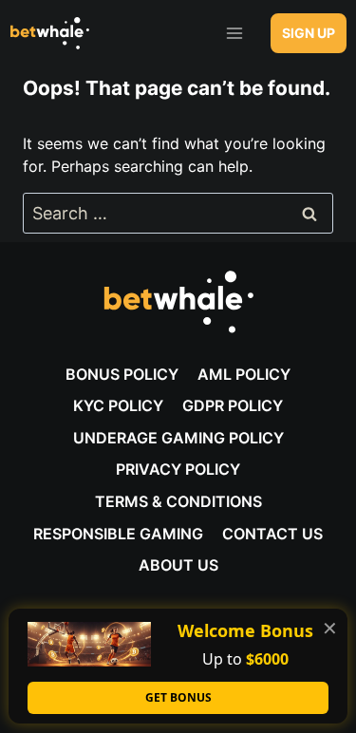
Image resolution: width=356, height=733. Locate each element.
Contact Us (272, 533)
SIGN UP (308, 33)
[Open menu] (234, 32)
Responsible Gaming (118, 533)
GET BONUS (178, 697)
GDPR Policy (232, 405)
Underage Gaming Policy (178, 437)
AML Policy (243, 374)
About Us (178, 564)
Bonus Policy (122, 374)
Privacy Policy (178, 469)
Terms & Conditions (178, 501)
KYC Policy (118, 405)
